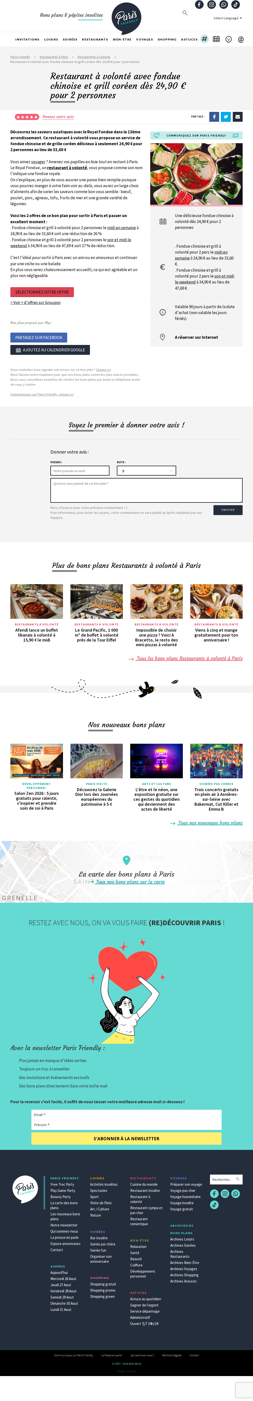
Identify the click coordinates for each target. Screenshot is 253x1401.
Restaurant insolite (145, 1190)
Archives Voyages (183, 1268)
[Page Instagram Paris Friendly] (211, 5)
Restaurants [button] (95, 39)
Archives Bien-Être (184, 1262)
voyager (38, 161)
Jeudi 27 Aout (60, 1284)
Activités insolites (104, 1184)
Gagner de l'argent (144, 1305)
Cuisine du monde (144, 1184)
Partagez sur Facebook (38, 337)
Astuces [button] (189, 39)
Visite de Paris (101, 1203)
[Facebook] (214, 116)
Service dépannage (145, 1311)
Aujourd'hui (59, 1272)
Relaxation (138, 1246)
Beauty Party (60, 1196)
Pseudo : (56, 462)
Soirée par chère (102, 1244)
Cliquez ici (103, 369)
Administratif (140, 1317)
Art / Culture (99, 1209)
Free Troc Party (62, 1184)
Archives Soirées (183, 1245)
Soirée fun (98, 1250)
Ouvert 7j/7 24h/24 (144, 1323)
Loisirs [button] (51, 39)
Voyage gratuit (181, 1209)
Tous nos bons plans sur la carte (130, 882)
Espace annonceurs (65, 1243)
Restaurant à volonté (140, 1199)
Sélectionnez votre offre (42, 292)
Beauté (136, 1259)
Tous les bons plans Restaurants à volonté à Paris (189, 658)
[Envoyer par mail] (238, 116)
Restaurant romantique (139, 1221)
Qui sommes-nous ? (142, 1355)
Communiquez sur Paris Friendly (73, 1355)
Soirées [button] (70, 39)
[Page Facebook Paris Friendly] (199, 5)
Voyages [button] (144, 39)
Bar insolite (99, 1238)
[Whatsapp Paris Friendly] (223, 5)
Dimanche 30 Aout (64, 1303)
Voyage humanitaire (185, 1196)
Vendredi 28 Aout (63, 1291)
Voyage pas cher (182, 1190)
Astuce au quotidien (145, 1299)
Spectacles (98, 1190)
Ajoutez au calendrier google (54, 350)
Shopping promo (102, 1290)
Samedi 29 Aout (62, 1297)
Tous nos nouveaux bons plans (210, 823)
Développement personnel (36, 785)
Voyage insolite (182, 1203)
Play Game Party (62, 1190)
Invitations (27, 39)
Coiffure (136, 1265)
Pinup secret (126, 1371)
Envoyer (228, 510)
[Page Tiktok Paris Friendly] (235, 5)
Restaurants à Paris (54, 57)
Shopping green (102, 1296)
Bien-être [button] (122, 39)
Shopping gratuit (103, 1284)
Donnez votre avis (58, 116)
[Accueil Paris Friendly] (126, 16)
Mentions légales (172, 1355)
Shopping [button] (167, 39)
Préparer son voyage (186, 1184)
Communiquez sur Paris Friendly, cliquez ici (42, 394)
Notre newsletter (64, 1225)
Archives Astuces (183, 1281)
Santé (134, 1252)
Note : (121, 462)
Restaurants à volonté (94, 57)
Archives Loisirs (182, 1239)
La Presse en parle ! (112, 1355)
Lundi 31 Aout (60, 1309)
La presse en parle (64, 1237)
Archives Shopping (184, 1275)
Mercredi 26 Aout (63, 1278)
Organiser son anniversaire (101, 1259)
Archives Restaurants (180, 1254)
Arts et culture (156, 783)
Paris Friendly (20, 57)
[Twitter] (226, 116)
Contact (56, 1249)
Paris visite (96, 783)
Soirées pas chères (216, 783)
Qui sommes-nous (64, 1231)
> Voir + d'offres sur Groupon (35, 302)
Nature (95, 1215)
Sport (94, 1196)
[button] (204, 39)
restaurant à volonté (67, 167)
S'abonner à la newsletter (126, 1138)
